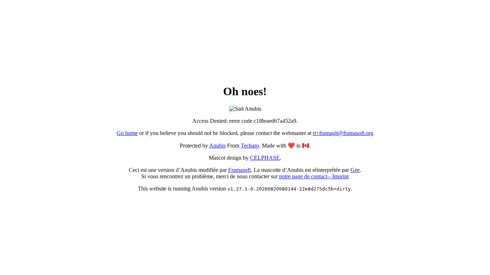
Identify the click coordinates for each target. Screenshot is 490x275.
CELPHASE (265, 158)
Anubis (217, 146)
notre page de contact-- (305, 176)
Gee (355, 170)
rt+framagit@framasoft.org (343, 133)
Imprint (340, 176)
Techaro (250, 146)
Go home (127, 133)
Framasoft (239, 170)
